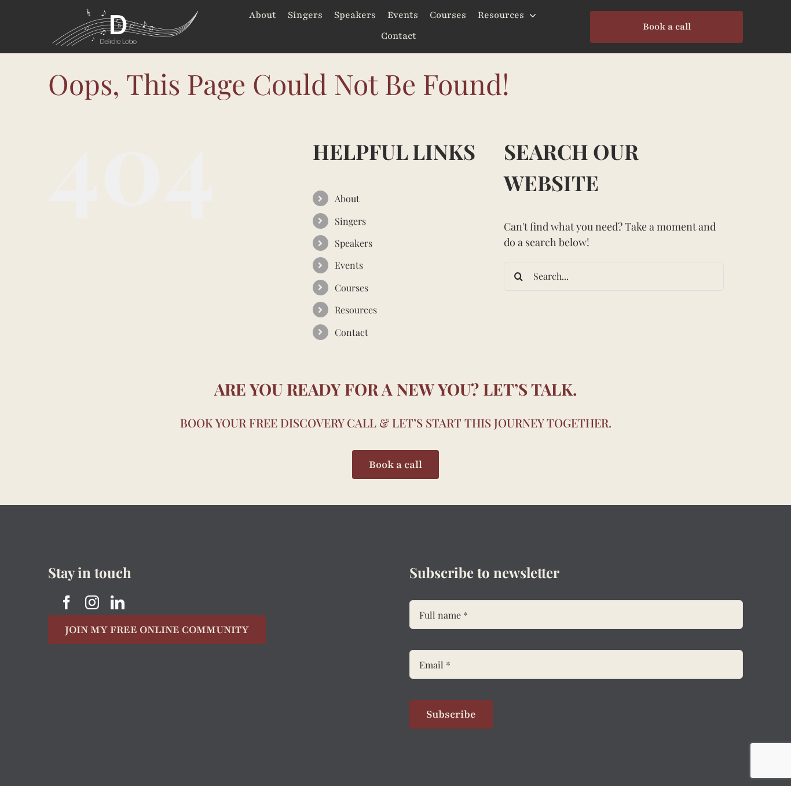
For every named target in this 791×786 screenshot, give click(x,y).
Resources (356, 310)
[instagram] (92, 602)
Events (349, 265)
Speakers (353, 243)
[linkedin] (117, 602)
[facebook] (67, 602)
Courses (351, 288)
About (347, 198)
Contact (351, 332)
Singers (350, 221)
